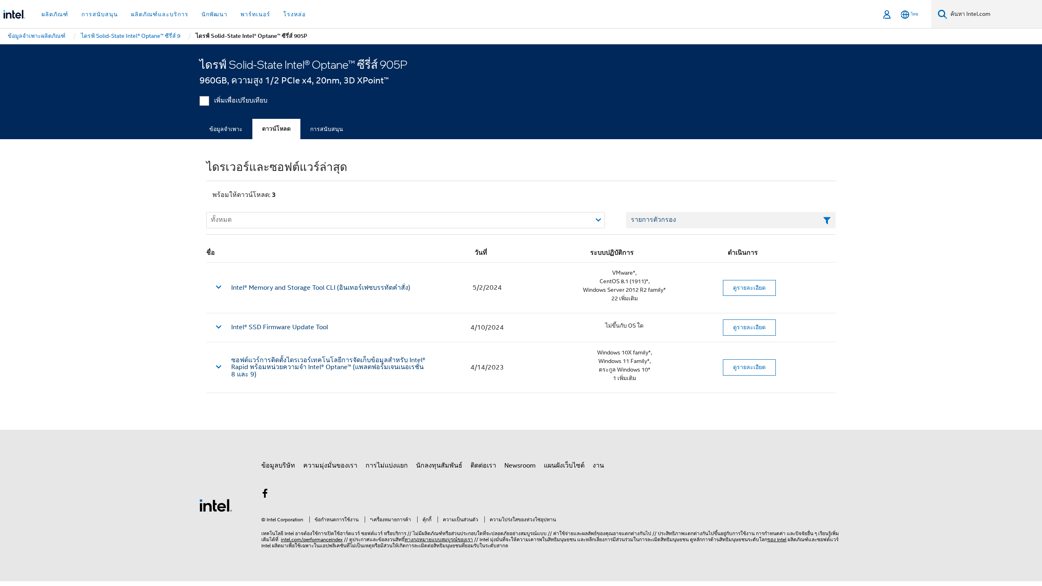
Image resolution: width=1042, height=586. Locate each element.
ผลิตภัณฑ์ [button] (55, 14)
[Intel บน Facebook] (265, 495)
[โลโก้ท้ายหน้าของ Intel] (215, 505)
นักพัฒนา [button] (214, 14)
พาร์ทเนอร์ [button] (255, 14)
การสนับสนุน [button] (99, 14)
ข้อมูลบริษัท (278, 465)
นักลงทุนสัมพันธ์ (439, 465)
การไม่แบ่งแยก (387, 465)
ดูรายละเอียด (749, 287)
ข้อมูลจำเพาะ (226, 129)
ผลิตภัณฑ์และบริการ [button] (159, 14)
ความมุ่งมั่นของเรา (330, 465)
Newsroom (520, 465)
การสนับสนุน (326, 129)
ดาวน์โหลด (276, 129)
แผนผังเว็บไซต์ (564, 465)
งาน (598, 465)
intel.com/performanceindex (312, 539)
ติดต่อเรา (483, 465)
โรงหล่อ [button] (294, 14)
